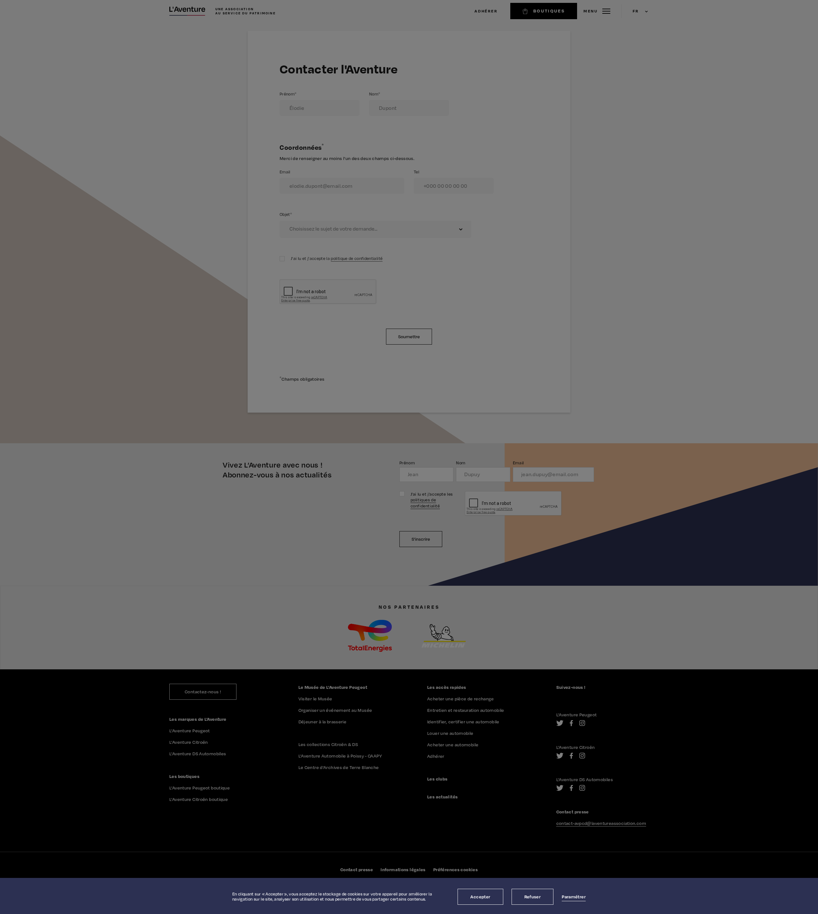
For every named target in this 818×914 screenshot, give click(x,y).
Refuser (532, 896)
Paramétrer (574, 896)
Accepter (480, 896)
